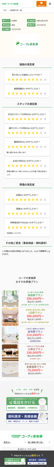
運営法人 (7, 442)
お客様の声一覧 (16, 10)
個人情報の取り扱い (36, 442)
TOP (5, 10)
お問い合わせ (41, 5)
